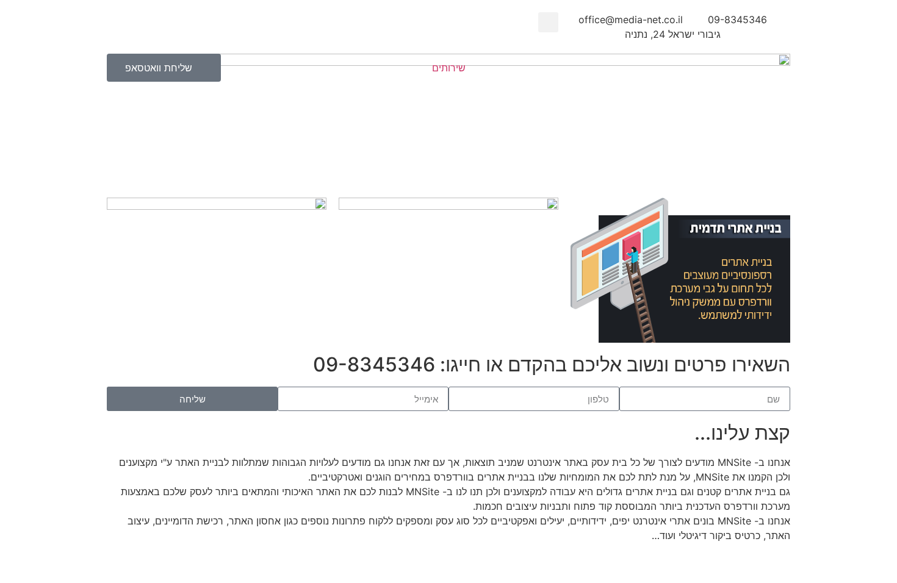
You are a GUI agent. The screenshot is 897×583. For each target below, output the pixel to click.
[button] (548, 22)
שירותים (449, 68)
